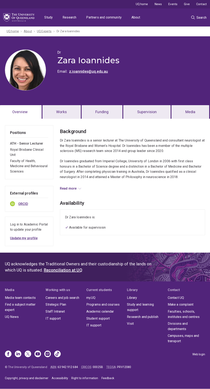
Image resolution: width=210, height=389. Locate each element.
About (135, 17)
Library (132, 298)
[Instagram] (47, 354)
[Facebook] (8, 354)
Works (61, 112)
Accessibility (60, 378)
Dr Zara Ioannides (68, 31)
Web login (198, 354)
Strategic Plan (56, 304)
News (158, 4)
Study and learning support (140, 307)
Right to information (84, 378)
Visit (130, 324)
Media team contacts (20, 298)
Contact (201, 4)
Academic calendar (100, 311)
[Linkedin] (18, 354)
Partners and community (104, 17)
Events (172, 4)
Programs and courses (103, 304)
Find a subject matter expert (20, 307)
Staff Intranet (55, 311)
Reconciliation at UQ (63, 270)
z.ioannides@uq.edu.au (88, 71)
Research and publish (142, 317)
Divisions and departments (178, 326)
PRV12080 (124, 367)
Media (190, 112)
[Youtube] (37, 354)
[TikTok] (57, 354)
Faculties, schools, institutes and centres (184, 314)
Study (48, 17)
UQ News (12, 317)
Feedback (108, 378)
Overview (20, 112)
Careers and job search (62, 298)
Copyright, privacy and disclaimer (26, 378)
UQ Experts (44, 31)
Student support (98, 318)
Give (187, 4)
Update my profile (24, 238)
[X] (28, 354)
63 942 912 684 (68, 367)
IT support (53, 318)
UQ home (142, 4)
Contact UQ (176, 298)
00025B (98, 367)
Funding (101, 112)
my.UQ (91, 298)
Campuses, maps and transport (183, 338)
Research (69, 17)
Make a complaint (181, 304)
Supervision (147, 112)
